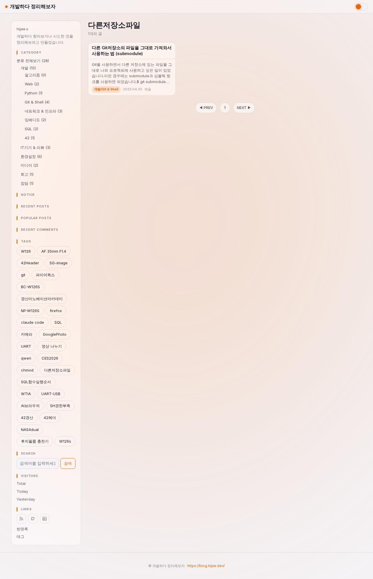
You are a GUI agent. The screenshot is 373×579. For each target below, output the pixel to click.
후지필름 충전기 (35, 441)
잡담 (27, 183)
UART (26, 346)
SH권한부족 (60, 405)
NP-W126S (30, 310)
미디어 (29, 165)
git (23, 274)
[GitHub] (33, 518)
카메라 (26, 334)
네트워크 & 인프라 (43, 111)
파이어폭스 (45, 274)
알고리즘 (35, 75)
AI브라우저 (30, 405)
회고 (27, 174)
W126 (26, 251)
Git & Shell (37, 102)
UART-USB (50, 393)
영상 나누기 (52, 346)
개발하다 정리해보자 (33, 6)
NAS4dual (30, 429)
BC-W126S (30, 286)
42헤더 (50, 417)
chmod (27, 370)
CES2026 (50, 358)
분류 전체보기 (33, 60)
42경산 (27, 417)
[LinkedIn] (44, 518)
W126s (65, 441)
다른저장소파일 (57, 370)
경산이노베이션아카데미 (42, 298)
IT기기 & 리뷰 (35, 147)
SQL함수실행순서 (36, 381)
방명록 (22, 529)
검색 (68, 463)
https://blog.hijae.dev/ (206, 566)
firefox (56, 310)
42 (30, 137)
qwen (26, 358)
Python (34, 93)
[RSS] (21, 518)
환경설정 (31, 156)
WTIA (26, 393)
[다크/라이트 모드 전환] (361, 6)
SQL (31, 128)
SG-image (59, 263)
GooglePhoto (54, 334)
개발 (28, 68)
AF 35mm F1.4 (53, 251)
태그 (20, 536)
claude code (32, 322)
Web (32, 84)
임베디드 (35, 119)
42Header (30, 263)
